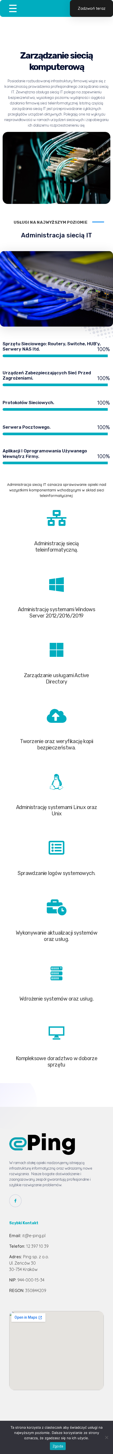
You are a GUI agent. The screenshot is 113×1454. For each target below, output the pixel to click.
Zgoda (58, 1446)
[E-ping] (42, 1144)
